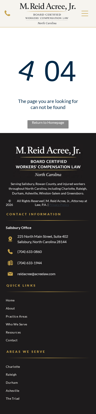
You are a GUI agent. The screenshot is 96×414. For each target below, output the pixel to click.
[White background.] (7, 15)
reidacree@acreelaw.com (36, 274)
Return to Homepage (48, 122)
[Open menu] (84, 13)
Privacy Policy (59, 205)
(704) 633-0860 (29, 251)
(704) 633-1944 (29, 263)
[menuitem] (48, 300)
